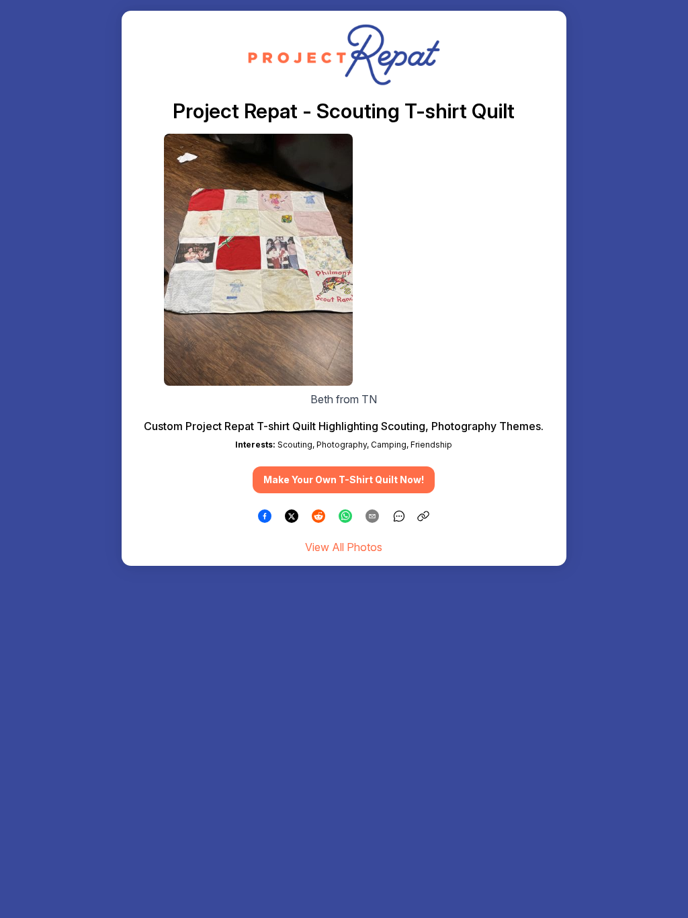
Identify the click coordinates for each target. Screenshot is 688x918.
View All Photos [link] (343, 547)
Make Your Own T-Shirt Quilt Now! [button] (343, 479)
